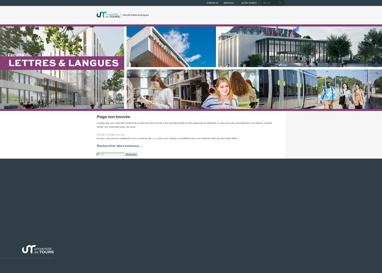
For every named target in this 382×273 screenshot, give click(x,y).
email (155, 138)
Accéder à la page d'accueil (111, 134)
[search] (269, 3)
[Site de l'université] (27, 251)
